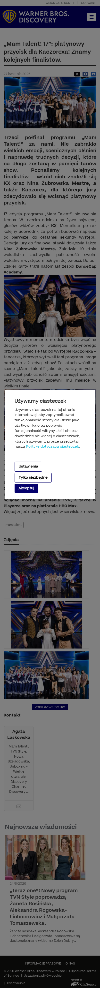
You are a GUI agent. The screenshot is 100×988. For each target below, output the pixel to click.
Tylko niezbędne (33, 477)
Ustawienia (28, 466)
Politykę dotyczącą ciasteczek (52, 446)
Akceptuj (26, 488)
